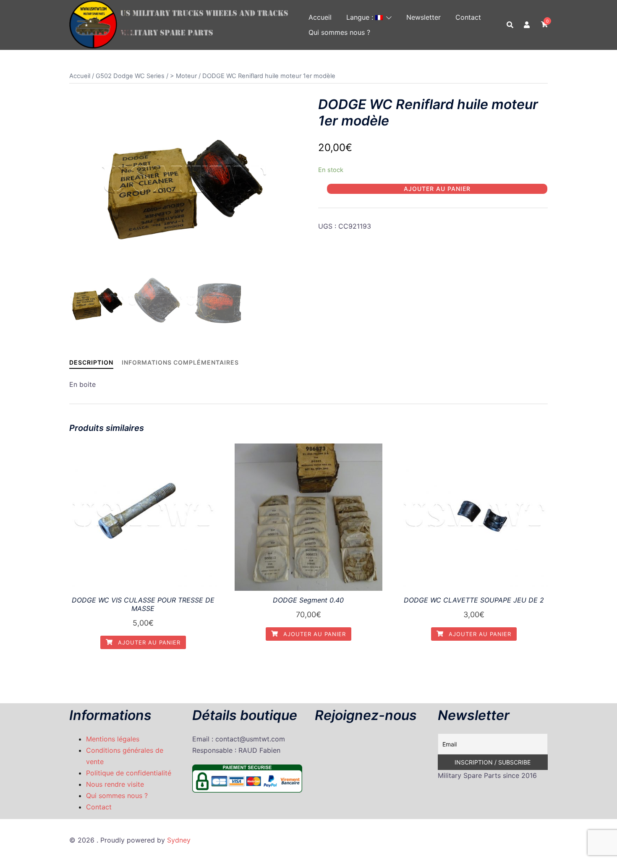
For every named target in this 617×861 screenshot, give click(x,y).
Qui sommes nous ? (339, 32)
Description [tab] (91, 362)
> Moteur (183, 76)
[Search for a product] (510, 24)
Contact (468, 17)
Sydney (179, 840)
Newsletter (423, 17)
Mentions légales (112, 739)
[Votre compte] (527, 24)
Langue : (360, 17)
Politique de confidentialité (128, 773)
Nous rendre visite (115, 784)
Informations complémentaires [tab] (180, 362)
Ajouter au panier (437, 188)
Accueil (320, 17)
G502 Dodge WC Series (130, 76)
